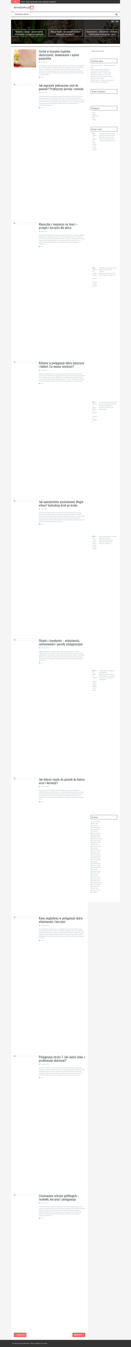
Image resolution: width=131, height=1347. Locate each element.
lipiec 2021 (95, 888)
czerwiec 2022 (96, 867)
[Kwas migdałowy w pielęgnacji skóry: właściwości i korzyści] (25, 983)
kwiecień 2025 (96, 850)
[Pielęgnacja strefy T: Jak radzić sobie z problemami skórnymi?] (25, 1121)
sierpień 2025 (96, 842)
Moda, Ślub (96, 116)
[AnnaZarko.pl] (24, 7)
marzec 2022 (96, 873)
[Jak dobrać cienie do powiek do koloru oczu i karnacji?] (25, 844)
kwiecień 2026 (96, 827)
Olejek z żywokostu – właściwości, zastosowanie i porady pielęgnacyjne (61, 642)
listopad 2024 (96, 854)
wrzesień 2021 (96, 884)
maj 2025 (95, 848)
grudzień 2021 (96, 879)
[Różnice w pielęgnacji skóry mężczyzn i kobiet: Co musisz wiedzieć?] (25, 427)
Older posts (20, 1335)
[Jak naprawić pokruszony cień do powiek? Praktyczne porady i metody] (25, 150)
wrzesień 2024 (96, 856)
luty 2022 (95, 875)
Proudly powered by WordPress (21, 1343)
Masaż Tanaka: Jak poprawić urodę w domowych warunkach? (29, 33)
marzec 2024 (96, 858)
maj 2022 (95, 869)
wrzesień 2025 (96, 840)
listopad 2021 (96, 880)
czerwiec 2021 (96, 890)
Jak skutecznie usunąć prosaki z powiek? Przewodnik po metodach (108, 269)
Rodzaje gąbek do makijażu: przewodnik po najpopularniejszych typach (107, 672)
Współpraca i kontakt (22, 14)
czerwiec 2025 (96, 846)
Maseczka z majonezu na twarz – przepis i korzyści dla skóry (58, 226)
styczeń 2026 (96, 833)
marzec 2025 (96, 852)
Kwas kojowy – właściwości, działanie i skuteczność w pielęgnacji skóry (42, 2)
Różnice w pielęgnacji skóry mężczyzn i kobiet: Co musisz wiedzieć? (61, 364)
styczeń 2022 (96, 877)
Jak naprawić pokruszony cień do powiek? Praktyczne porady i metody (61, 87)
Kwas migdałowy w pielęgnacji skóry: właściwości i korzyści (61, 920)
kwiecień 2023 (96, 863)
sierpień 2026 (96, 821)
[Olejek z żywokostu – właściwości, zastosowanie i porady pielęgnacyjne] (25, 705)
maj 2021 (95, 892)
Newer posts (79, 1335)
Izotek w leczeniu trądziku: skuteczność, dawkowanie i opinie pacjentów (59, 55)
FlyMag (37, 1343)
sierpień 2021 (96, 886)
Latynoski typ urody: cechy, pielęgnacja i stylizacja (102, 33)
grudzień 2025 (96, 835)
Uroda (41, 77)
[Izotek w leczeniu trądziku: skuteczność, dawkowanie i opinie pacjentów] (25, 58)
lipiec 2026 (95, 823)
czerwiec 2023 (96, 859)
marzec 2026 (96, 829)
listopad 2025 (96, 837)
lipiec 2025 (95, 844)
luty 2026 (95, 831)
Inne (94, 112)
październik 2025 (97, 839)
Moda (94, 114)
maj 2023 (95, 861)
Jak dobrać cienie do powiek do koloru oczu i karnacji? (62, 781)
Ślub (94, 118)
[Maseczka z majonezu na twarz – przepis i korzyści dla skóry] (25, 289)
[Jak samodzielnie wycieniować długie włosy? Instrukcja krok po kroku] (25, 566)
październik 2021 (97, 882)
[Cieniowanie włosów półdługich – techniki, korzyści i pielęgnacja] (25, 1260)
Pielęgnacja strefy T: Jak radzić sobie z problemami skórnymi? (62, 1058)
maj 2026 (95, 825)
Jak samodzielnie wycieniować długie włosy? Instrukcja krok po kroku (61, 503)
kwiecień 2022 (96, 871)
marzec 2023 (96, 865)
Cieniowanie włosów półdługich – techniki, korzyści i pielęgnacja (59, 1197)
